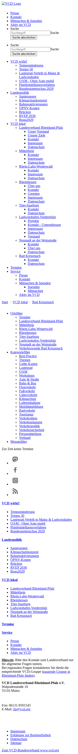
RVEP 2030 (27, 116)
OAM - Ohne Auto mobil (36, 81)
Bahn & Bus (27, 383)
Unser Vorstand (38, 131)
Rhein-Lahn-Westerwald (36, 166)
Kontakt (15, 17)
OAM (23, 371)
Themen (24, 360)
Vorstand (34, 236)
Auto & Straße (29, 379)
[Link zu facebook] (15, 473)
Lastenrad (25, 368)
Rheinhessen (27, 182)
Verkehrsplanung (30, 422)
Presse (14, 13)
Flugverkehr (27, 387)
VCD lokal (18, 123)
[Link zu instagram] (15, 484)
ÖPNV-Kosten (29, 108)
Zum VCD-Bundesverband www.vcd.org (30, 750)
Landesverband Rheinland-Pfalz (41, 127)
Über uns (34, 186)
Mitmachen (35, 291)
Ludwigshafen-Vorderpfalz (37, 217)
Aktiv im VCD (20, 25)
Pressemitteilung (30, 434)
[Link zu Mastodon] (15, 463)
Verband (25, 438)
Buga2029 (26, 120)
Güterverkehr (28, 395)
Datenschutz (36, 147)
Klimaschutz (27, 399)
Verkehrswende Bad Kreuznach (41, 348)
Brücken (25, 112)
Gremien (34, 193)
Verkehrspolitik (29, 426)
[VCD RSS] (15, 495)
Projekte (33, 221)
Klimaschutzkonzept (33, 100)
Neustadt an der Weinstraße (38, 240)
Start (5, 302)
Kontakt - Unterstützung (44, 225)
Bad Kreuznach (30, 256)
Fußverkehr (27, 391)
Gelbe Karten (28, 364)
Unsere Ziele (36, 135)
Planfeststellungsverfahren (37, 85)
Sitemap (15, 743)
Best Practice (28, 356)
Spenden (34, 287)
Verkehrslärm (28, 418)
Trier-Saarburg (29, 205)
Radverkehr (27, 410)
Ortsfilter (16, 313)
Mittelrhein (26, 151)
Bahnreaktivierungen (33, 104)
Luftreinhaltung (29, 403)
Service (15, 271)
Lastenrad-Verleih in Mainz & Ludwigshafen (41, 519)
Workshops (26, 375)
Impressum (35, 143)
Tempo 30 (26, 69)
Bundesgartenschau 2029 (36, 88)
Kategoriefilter (20, 352)
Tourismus (26, 414)
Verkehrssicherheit (31, 430)
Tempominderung (31, 65)
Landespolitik (19, 92)
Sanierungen (27, 96)
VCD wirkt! (18, 61)
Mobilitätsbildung (31, 406)
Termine (16, 267)
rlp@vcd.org (21, 709)
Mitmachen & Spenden (26, 21)
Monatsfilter (18, 441)
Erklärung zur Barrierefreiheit (30, 735)
